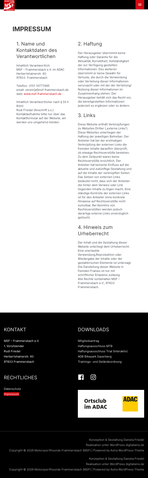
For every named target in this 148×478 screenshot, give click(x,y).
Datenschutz (12, 389)
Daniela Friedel (134, 440)
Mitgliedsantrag (88, 341)
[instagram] (94, 377)
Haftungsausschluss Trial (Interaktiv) (103, 351)
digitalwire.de (135, 445)
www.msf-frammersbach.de (42, 94)
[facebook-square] (83, 377)
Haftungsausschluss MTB (95, 346)
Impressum (11, 394)
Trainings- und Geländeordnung (100, 361)
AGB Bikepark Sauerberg (95, 356)
